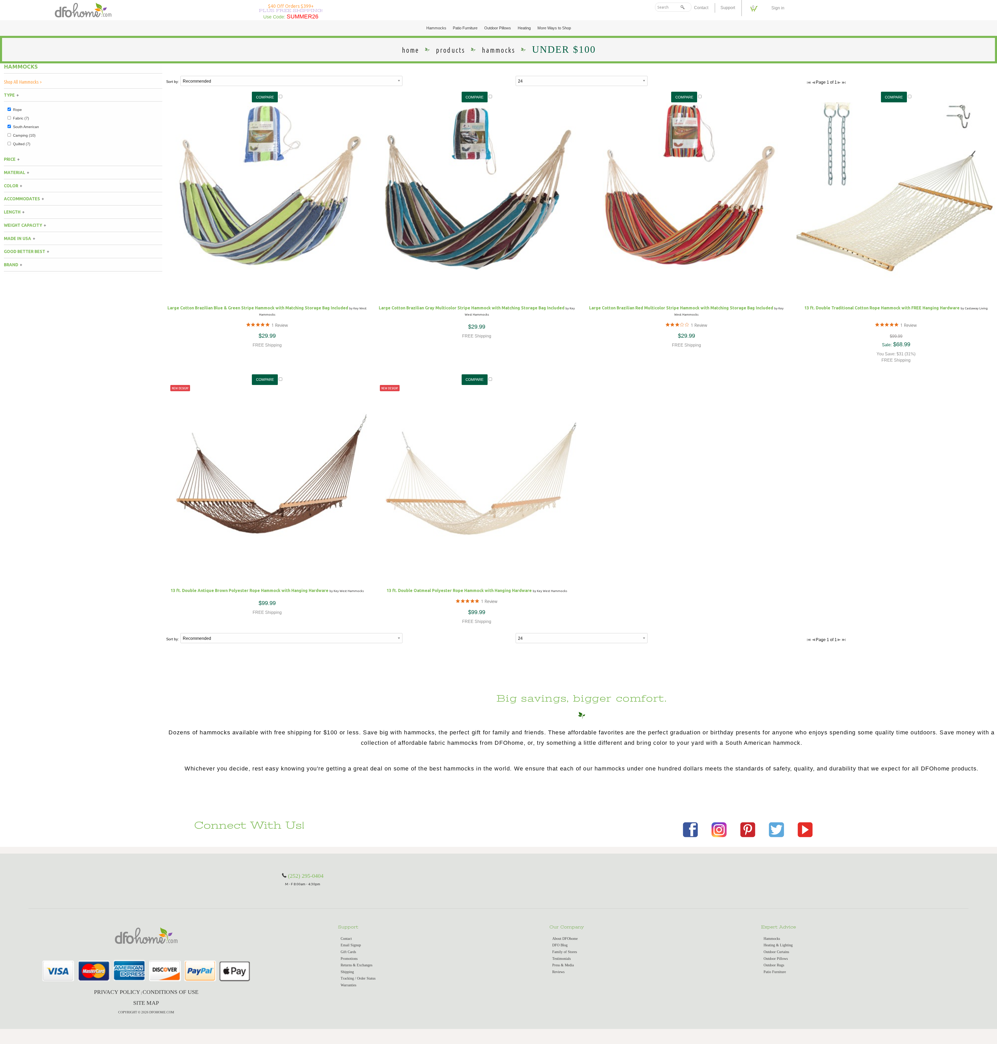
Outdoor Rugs (774, 965)
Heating (524, 28)
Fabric (21, 118)
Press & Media (563, 965)
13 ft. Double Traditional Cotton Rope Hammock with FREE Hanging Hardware (882, 307)
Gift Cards (348, 952)
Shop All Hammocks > (23, 81)
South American (26, 127)
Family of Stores (564, 952)
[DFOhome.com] (83, 9)
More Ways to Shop (554, 28)
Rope (17, 110)
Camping (24, 135)
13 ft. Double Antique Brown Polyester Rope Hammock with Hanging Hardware (249, 590)
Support (727, 7)
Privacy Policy (117, 992)
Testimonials (561, 959)
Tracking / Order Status (358, 978)
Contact (701, 7)
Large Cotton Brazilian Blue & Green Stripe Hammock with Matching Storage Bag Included (257, 307)
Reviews (558, 972)
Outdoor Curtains (776, 952)
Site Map (146, 1003)
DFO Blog (560, 945)
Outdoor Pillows (497, 28)
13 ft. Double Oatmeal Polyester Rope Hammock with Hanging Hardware (459, 590)
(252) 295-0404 (306, 876)
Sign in (777, 8)
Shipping (347, 972)
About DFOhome (565, 939)
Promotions (349, 959)
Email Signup (351, 945)
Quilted (21, 144)
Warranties (348, 985)
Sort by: (172, 81)
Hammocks (436, 28)
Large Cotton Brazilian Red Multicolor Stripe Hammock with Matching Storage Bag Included (681, 307)
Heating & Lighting (778, 945)
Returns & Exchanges (356, 965)
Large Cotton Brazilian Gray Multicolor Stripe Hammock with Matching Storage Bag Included (471, 307)
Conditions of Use (170, 992)
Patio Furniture (465, 28)
